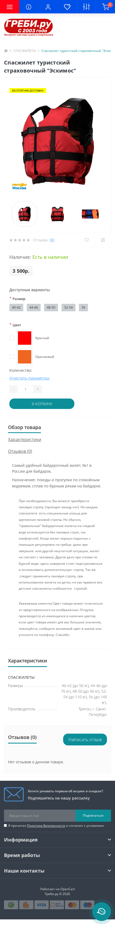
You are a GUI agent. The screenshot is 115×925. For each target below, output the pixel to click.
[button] (47, 6)
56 (83, 307)
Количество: (20, 370)
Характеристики (24, 439)
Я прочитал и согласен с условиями (56, 825)
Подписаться (93, 815)
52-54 (68, 307)
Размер (17, 298)
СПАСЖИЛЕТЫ (24, 50)
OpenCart (67, 889)
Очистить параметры (29, 378)
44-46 (33, 307)
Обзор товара (24, 427)
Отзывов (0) (20, 451)
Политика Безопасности (46, 825)
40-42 (16, 307)
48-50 (51, 307)
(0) (52, 239)
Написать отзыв (85, 739)
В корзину (42, 403)
